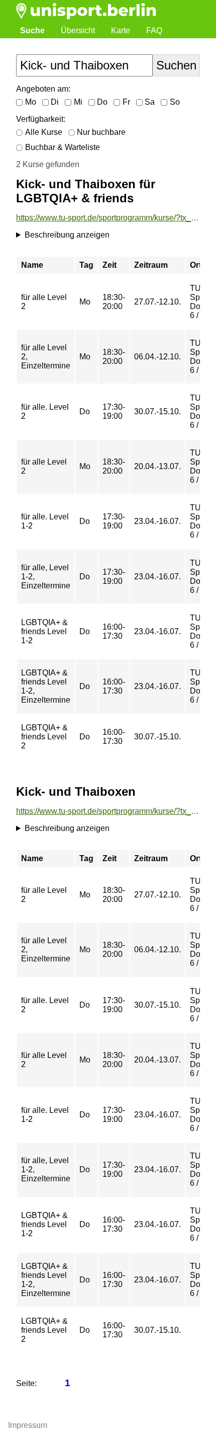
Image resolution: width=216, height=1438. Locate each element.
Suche (32, 30)
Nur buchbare (101, 132)
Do (102, 102)
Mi (78, 102)
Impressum (27, 1425)
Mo (30, 102)
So (175, 102)
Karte (120, 30)
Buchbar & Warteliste (62, 147)
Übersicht (78, 30)
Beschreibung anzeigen (67, 235)
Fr (126, 102)
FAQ (154, 30)
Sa (150, 102)
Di (55, 102)
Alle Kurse (43, 132)
